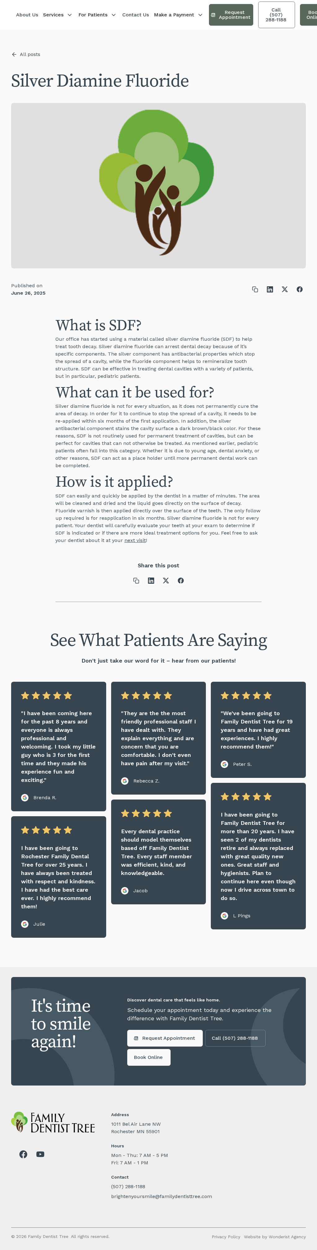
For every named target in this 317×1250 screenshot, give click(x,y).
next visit (135, 540)
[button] (58, 14)
